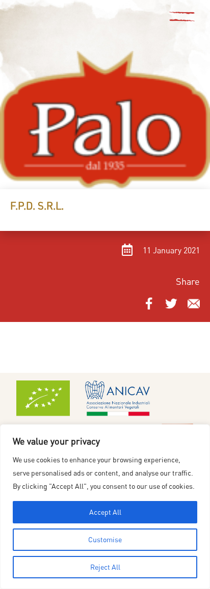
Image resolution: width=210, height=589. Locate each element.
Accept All (105, 512)
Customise (105, 539)
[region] (105, 506)
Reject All (105, 567)
